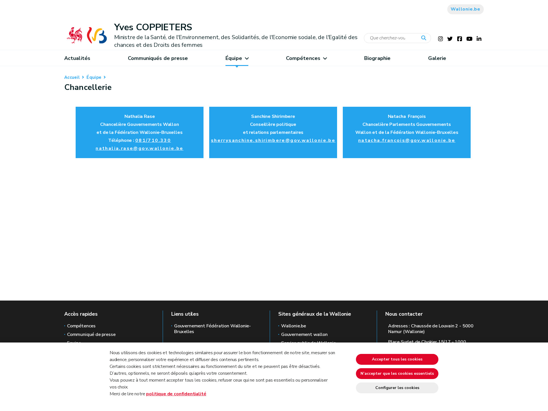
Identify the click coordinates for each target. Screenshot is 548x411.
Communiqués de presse (158, 58)
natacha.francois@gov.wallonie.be (407, 140)
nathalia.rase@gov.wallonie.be (140, 148)
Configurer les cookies (397, 387)
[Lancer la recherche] (425, 38)
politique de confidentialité (176, 394)
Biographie (377, 58)
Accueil (72, 77)
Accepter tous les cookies (397, 359)
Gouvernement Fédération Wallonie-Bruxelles (212, 329)
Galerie (437, 58)
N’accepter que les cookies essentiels (397, 373)
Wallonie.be (465, 9)
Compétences (303, 58)
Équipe (233, 58)
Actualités (77, 58)
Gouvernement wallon (304, 334)
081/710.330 (153, 140)
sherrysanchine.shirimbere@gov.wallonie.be (273, 140)
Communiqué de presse (91, 334)
